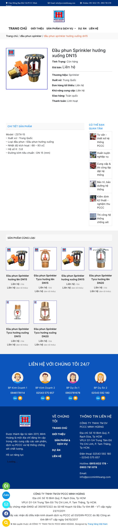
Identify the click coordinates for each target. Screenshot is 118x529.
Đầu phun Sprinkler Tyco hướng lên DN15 (45, 279)
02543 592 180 (100, 392)
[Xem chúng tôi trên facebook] (4, 514)
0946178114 (17, 392)
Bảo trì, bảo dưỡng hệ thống (104, 185)
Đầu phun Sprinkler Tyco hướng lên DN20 (100, 279)
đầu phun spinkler (30, 36)
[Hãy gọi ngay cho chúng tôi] (4, 486)
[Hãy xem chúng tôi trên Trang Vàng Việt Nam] (4, 523)
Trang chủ (12, 36)
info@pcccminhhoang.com (95, 476)
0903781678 (71, 109)
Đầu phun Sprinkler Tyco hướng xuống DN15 (17, 332)
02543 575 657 (45, 392)
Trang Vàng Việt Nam (97, 524)
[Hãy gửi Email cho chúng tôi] (4, 504)
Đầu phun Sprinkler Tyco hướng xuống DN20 (45, 332)
